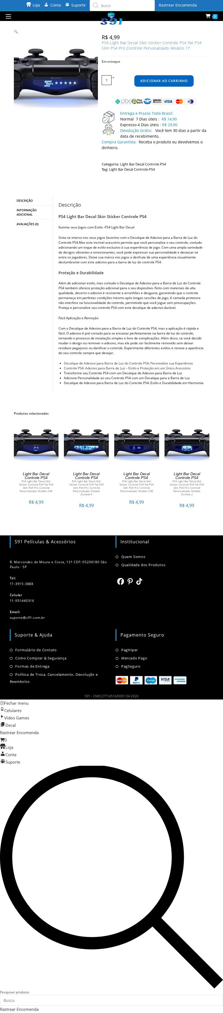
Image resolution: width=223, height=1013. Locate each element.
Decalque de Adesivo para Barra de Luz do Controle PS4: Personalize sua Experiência (128, 363)
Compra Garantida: (119, 141)
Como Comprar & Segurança (40, 658)
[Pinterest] (130, 581)
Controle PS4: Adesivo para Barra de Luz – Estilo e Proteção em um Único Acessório (127, 368)
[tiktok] (139, 581)
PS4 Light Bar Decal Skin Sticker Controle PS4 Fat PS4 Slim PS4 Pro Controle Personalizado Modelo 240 (136, 486)
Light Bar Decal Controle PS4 (143, 164)
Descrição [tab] (25, 200)
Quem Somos (133, 556)
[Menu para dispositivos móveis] (8, 16)
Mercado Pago (134, 658)
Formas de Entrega (32, 666)
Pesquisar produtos (14, 992)
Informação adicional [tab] (27, 212)
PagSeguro (131, 666)
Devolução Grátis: (136, 130)
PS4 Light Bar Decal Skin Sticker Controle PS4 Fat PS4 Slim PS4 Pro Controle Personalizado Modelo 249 (36, 486)
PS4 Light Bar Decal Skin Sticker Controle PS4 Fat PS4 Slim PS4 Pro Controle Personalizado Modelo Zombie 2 (187, 488)
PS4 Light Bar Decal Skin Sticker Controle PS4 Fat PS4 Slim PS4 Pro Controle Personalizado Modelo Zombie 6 (86, 488)
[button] (16, 31)
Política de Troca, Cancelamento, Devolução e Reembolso (54, 678)
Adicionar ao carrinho (164, 81)
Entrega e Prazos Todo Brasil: (146, 113)
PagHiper (129, 649)
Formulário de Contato (36, 649)
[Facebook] (120, 581)
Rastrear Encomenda (178, 5)
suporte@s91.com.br (27, 617)
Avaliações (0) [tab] (27, 224)
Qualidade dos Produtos (143, 564)
